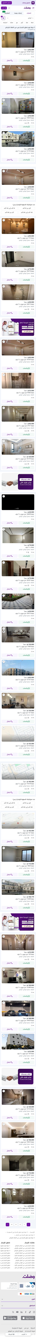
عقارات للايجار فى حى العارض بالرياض (25, 1248)
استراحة (5, 22)
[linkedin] (21, 1312)
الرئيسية (32, 1232)
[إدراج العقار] (9, 8)
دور (17, 22)
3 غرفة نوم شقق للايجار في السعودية (17, 1232)
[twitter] (13, 1312)
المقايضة (6, 13)
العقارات (29, 13)
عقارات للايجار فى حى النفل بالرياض (25, 1260)
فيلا (27, 22)
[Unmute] (3, 632)
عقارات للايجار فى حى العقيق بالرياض (24, 1251)
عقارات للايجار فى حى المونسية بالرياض (24, 1256)
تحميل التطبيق (6, 3)
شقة (32, 22)
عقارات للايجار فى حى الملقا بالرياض (25, 1253)
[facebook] (26, 1312)
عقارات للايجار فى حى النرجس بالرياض (24, 1258)
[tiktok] (30, 1312)
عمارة (11, 22)
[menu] (33, 8)
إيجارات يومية (18, 13)
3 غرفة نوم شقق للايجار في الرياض (25, 1235)
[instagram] (34, 1312)
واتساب (25, 60)
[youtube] (17, 1312)
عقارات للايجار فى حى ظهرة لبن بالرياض (24, 1268)
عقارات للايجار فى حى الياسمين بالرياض (24, 1265)
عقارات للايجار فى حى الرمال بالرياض (25, 1246)
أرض (22, 22)
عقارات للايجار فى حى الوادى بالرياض (25, 1263)
